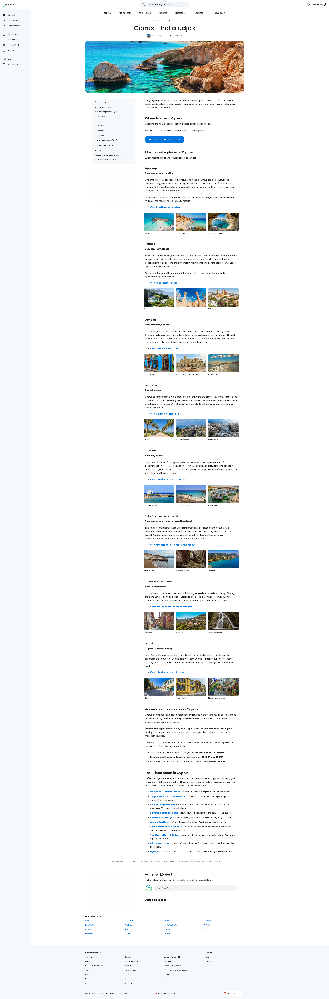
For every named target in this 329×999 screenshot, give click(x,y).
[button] (191, 888)
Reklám (126, 993)
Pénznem (88, 929)
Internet (167, 934)
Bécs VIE (128, 957)
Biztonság (89, 934)
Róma (166, 979)
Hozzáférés (181, 12)
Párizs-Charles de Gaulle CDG (176, 970)
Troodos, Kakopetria (105, 145)
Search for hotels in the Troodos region (171, 606)
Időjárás (163, 12)
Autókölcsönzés (170, 925)
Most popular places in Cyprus (106, 112)
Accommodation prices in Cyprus (108, 155)
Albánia (128, 979)
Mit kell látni (125, 12)
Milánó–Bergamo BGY (94, 966)
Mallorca (128, 983)
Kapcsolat (210, 961)
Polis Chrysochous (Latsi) (107, 140)
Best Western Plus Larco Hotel (166, 826)
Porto (166, 983)
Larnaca (100, 126)
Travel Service (130, 970)
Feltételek (104, 993)
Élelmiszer (128, 929)
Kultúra (207, 929)
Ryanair (88, 961)
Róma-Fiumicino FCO (133, 961)
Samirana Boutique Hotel (164, 812)
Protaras (100, 135)
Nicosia (100, 150)
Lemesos (100, 131)
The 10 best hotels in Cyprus (105, 159)
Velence (167, 974)
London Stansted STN (172, 957)
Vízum (127, 934)
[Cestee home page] (8, 5)
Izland (87, 979)
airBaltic (88, 957)
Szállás (174, 21)
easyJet (128, 966)
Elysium (154, 851)
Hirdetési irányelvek (203, 861)
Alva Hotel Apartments (162, 804)
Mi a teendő (145, 12)
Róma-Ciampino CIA (172, 966)
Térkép (167, 929)
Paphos (100, 121)
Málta (127, 974)
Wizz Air (88, 970)
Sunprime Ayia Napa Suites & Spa (168, 796)
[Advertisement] (113, 185)
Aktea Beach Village (161, 817)
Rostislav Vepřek (158, 36)
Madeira (88, 974)
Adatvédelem (115, 993)
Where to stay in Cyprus (104, 107)
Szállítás (199, 12)
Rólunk (208, 957)
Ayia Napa (101, 116)
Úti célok (155, 21)
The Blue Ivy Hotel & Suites (164, 835)
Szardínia (168, 961)
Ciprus (107, 12)
